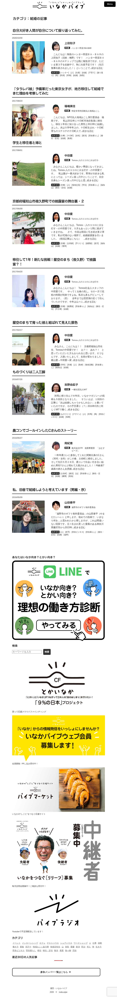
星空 (96, 243)
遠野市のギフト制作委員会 (84, 507)
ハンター (64, 73)
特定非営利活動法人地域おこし (86, 111)
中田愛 (68, 155)
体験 (100, 943)
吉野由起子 (71, 384)
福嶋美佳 (69, 106)
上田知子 (69, 43)
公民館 (70, 243)
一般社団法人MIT (79, 389)
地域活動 (89, 365)
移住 (39, 950)
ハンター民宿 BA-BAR (81, 48)
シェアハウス (66, 943)
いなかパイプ (61, 988)
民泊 (83, 947)
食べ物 (68, 950)
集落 (70, 138)
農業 (64, 476)
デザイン (76, 414)
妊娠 (84, 73)
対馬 (90, 414)
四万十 (28, 947)
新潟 (84, 136)
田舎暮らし (93, 136)
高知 (71, 476)
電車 (64, 246)
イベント (17, 943)
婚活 (71, 473)
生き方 (99, 947)
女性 (78, 136)
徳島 (67, 947)
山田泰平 (69, 502)
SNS (63, 365)
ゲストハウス (53, 943)
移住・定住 (60, 188)
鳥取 (82, 75)
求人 (89, 947)
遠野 (66, 535)
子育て (92, 73)
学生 (84, 185)
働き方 (16, 947)
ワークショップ (81, 943)
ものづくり (65, 414)
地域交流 (76, 185)
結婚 (75, 75)
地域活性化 (55, 947)
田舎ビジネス (77, 532)
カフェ (42, 943)
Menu (110, 4)
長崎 (68, 417)
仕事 (63, 136)
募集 (22, 947)
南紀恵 (68, 443)
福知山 (91, 306)
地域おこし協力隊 (41, 947)
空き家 (58, 309)
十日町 (70, 136)
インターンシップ (30, 943)
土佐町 (63, 473)
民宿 (62, 75)
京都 (63, 185)
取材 (81, 365)
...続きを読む (96, 68)
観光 (56, 950)
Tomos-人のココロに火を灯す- (85, 160)
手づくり (79, 243)
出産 (78, 73)
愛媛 (72, 947)
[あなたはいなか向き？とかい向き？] (58, 600)
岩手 (67, 532)
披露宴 (89, 243)
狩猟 (69, 75)
